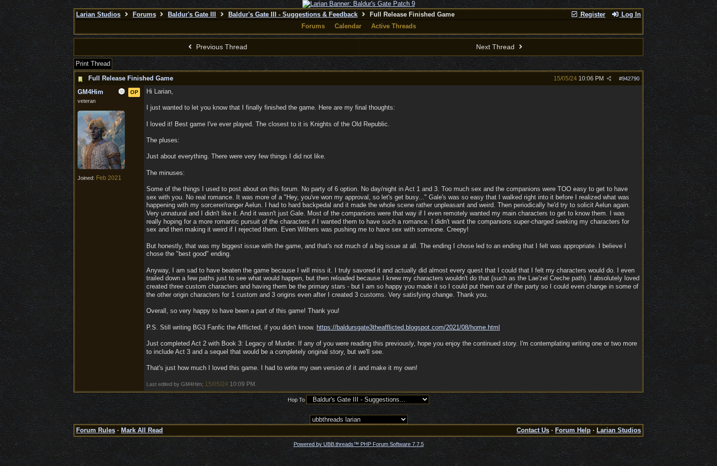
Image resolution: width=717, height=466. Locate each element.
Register (591, 14)
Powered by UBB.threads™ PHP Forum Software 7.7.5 (359, 444)
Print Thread (93, 63)
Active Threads (393, 26)
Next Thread (496, 47)
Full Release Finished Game (130, 78)
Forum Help (573, 430)
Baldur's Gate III (192, 14)
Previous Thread (220, 47)
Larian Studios (98, 14)
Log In (630, 14)
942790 (630, 78)
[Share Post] (609, 78)
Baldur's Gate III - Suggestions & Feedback (293, 14)
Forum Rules (95, 430)
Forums (144, 14)
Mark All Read (142, 430)
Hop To (296, 400)
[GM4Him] (101, 167)
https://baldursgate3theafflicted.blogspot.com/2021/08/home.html (408, 327)
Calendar (348, 26)
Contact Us (533, 430)
